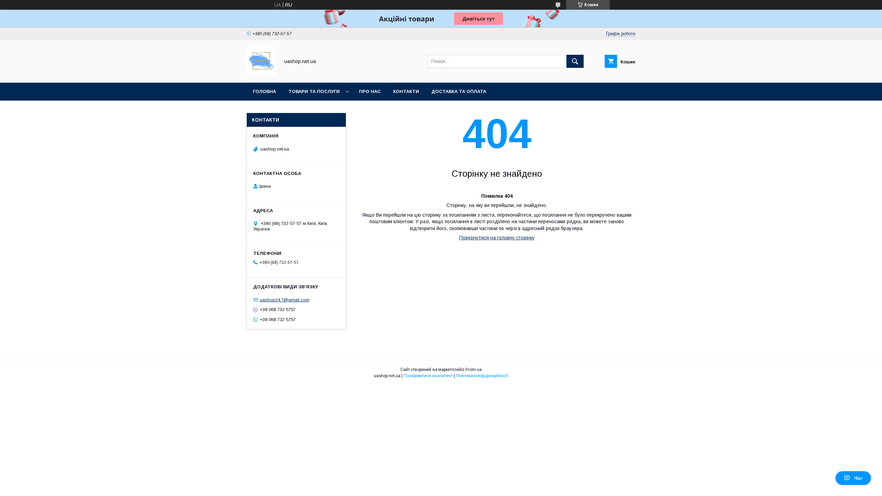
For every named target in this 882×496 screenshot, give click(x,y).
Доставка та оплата (458, 91)
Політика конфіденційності (482, 375)
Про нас (370, 91)
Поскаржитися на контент (428, 375)
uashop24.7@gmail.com (284, 299)
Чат (858, 478)
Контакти (406, 91)
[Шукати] (575, 61)
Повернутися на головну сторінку (497, 237)
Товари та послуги (314, 91)
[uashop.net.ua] (261, 73)
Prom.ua (473, 369)
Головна (264, 91)
